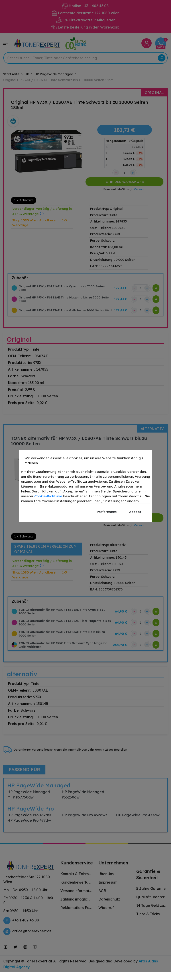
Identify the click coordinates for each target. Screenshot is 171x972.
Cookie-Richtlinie (48, 496)
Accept (135, 512)
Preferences (107, 512)
